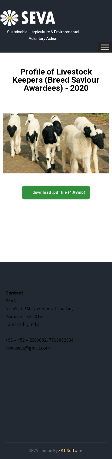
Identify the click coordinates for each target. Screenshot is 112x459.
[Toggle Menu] (105, 47)
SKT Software (70, 450)
